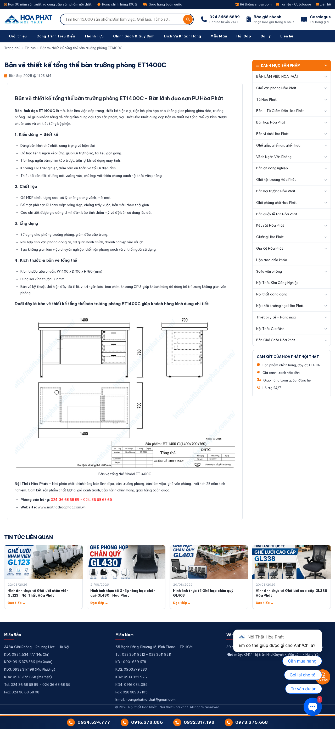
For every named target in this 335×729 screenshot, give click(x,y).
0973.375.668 (251, 722)
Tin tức (30, 48)
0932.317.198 (199, 722)
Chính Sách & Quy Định (133, 36)
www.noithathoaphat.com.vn (62, 507)
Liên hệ (325, 4)
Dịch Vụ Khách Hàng (182, 36)
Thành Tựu (94, 36)
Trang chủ (12, 48)
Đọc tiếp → (16, 603)
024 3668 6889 (224, 17)
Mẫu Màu (218, 36)
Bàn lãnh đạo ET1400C (35, 111)
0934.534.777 (93, 722)
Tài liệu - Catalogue (295, 4)
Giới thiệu (18, 36)
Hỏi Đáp (243, 36)
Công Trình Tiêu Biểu (55, 36)
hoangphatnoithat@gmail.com (151, 699)
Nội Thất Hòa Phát (31, 483)
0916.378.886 (147, 722)
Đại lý (265, 36)
